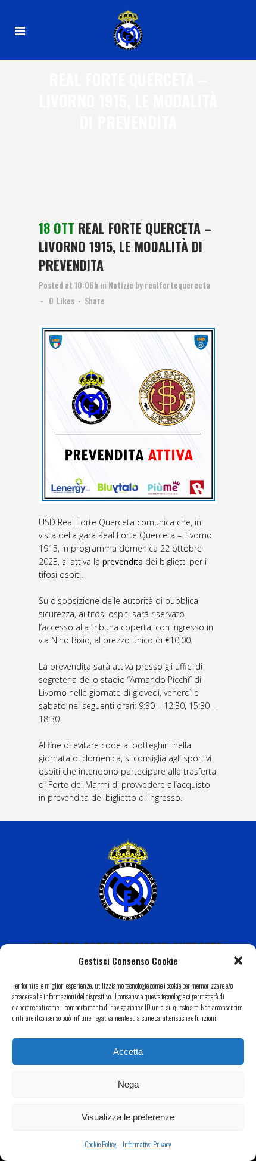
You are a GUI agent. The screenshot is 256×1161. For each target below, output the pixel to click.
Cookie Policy (101, 1144)
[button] (238, 961)
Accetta (128, 1052)
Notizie (120, 284)
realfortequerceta (177, 284)
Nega (128, 1084)
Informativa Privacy (147, 1144)
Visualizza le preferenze (128, 1117)
